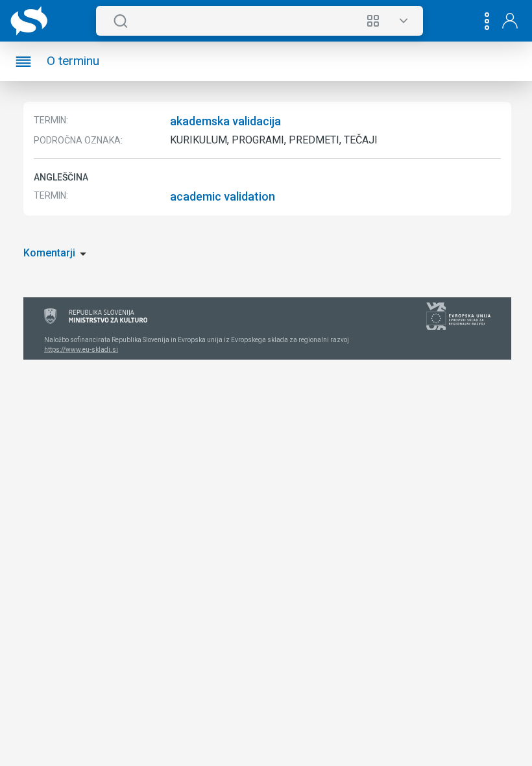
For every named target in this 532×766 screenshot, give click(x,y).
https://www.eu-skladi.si (81, 349)
